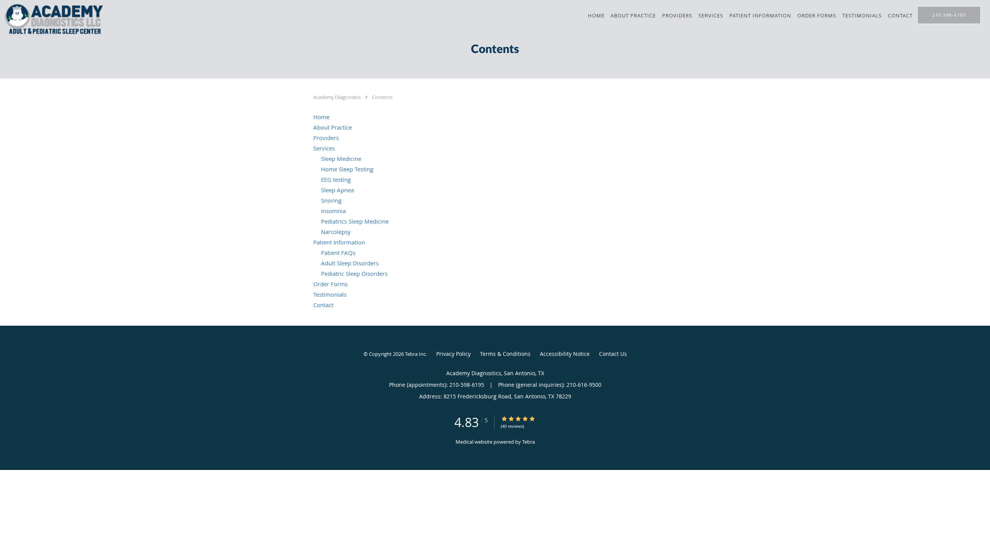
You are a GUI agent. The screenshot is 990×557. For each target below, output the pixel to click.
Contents (382, 97)
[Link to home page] (53, 19)
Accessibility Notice (565, 353)
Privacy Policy (453, 353)
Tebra (528, 441)
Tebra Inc (415, 353)
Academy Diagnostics (337, 97)
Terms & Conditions (505, 353)
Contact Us (613, 353)
